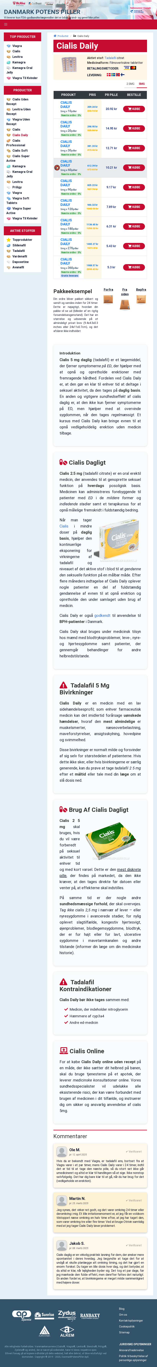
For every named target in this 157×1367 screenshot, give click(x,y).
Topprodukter (22, 240)
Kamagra (18, 62)
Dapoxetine (20, 262)
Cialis (16, 51)
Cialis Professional (15, 143)
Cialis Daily (20, 135)
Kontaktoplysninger (131, 1320)
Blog (121, 1308)
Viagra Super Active (18, 211)
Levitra (17, 57)
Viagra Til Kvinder (25, 78)
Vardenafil (19, 256)
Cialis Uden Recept (17, 102)
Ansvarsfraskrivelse (131, 1350)
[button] (6, 24)
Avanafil (18, 267)
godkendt (102, 615)
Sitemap (124, 1332)
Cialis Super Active (18, 158)
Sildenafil (19, 245)
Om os (123, 1314)
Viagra (17, 46)
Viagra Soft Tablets (17, 201)
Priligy (17, 187)
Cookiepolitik (127, 1326)
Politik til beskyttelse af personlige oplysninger (133, 1358)
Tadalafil (18, 251)
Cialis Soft (20, 151)
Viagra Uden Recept (18, 122)
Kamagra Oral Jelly (19, 70)
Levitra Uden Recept (18, 112)
